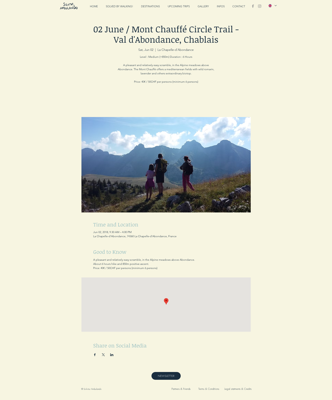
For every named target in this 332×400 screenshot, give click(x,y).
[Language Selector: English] (272, 6)
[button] (220, 6)
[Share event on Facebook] (94, 354)
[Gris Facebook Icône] (253, 6)
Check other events (166, 101)
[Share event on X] (103, 354)
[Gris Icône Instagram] (259, 6)
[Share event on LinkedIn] (111, 354)
